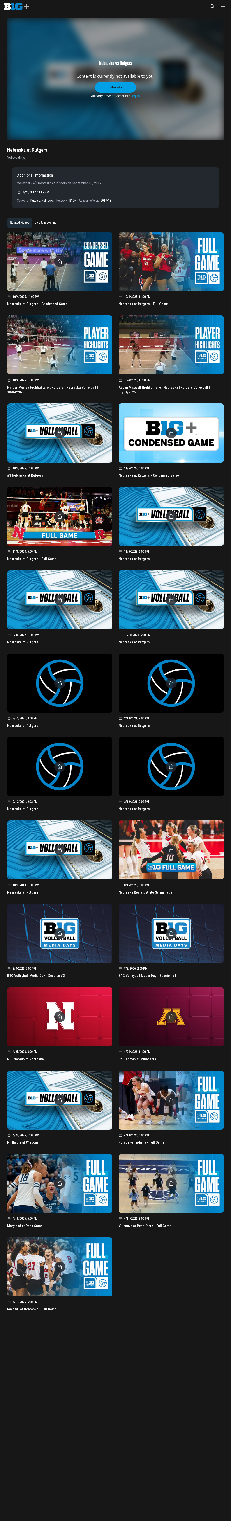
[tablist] (33, 223)
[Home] (16, 6)
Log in (135, 96)
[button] (212, 6)
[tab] (19, 223)
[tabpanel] (115, 773)
